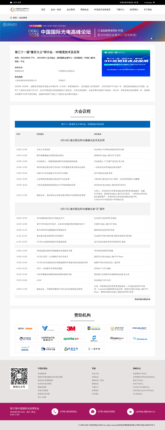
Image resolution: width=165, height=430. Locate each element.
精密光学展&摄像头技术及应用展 (50, 377)
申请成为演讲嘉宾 (102, 9)
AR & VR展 (42, 397)
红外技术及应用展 (44, 384)
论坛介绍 (95, 374)
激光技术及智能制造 (45, 380)
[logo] (21, 9)
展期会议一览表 (98, 380)
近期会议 (95, 377)
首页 (43, 9)
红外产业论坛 (138, 384)
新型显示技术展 (44, 394)
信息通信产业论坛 (140, 374)
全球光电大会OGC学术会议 (143, 390)
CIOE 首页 (17, 2)
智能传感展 (42, 387)
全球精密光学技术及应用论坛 (144, 377)
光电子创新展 (43, 390)
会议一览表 (56, 9)
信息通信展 (42, 374)
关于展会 (148, 9)
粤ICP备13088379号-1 (146, 425)
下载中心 (120, 9)
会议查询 (71, 9)
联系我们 (134, 9)
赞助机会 (84, 9)
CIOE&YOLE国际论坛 (141, 387)
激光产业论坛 (138, 380)
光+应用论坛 (137, 394)
